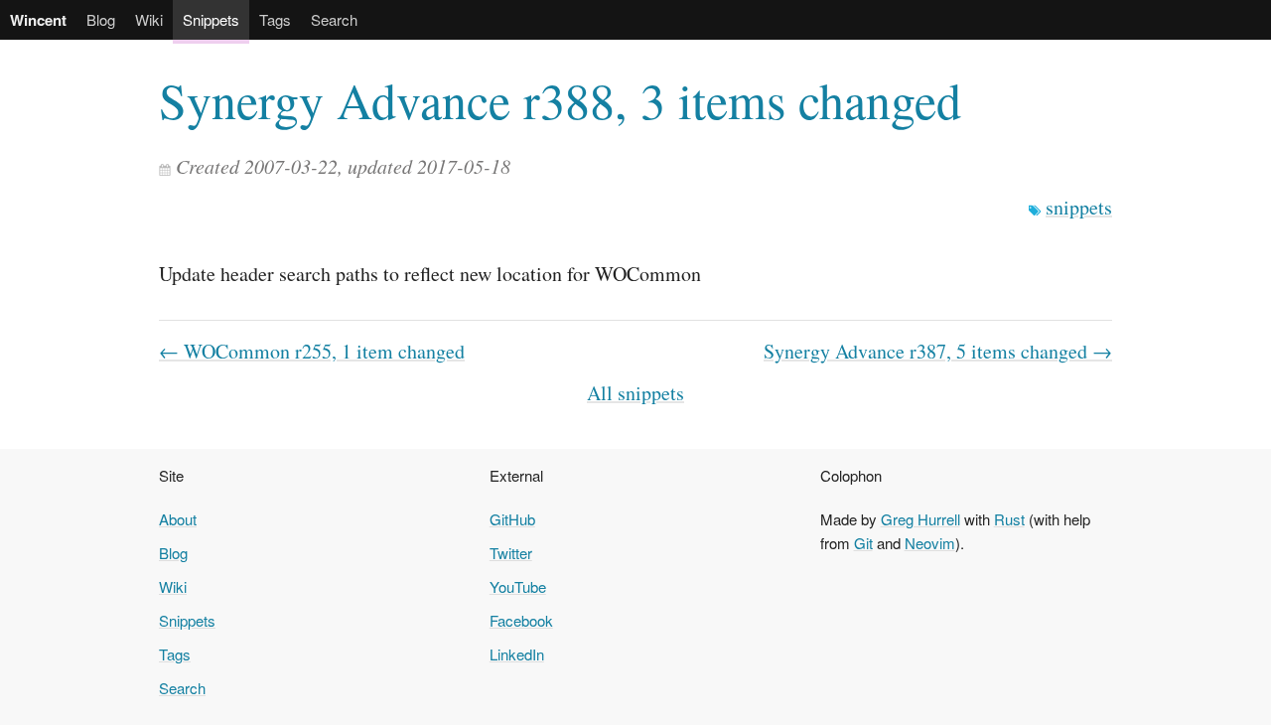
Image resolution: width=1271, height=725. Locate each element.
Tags (275, 19)
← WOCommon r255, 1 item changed (312, 351)
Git (863, 542)
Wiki (149, 19)
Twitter (511, 552)
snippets (1079, 207)
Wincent (38, 20)
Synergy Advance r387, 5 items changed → (938, 351)
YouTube (518, 586)
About (178, 518)
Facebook (521, 620)
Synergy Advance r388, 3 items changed (560, 100)
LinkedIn (517, 654)
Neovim (930, 542)
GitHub (512, 518)
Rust (1009, 518)
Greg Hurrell (920, 518)
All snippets (635, 392)
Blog (100, 19)
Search (334, 19)
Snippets (211, 19)
